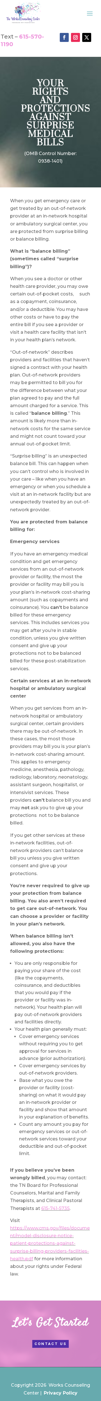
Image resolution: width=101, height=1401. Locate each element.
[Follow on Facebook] (64, 37)
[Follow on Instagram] (75, 37)
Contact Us (51, 1344)
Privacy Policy (60, 1393)
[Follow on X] (86, 37)
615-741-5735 (55, 1208)
